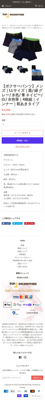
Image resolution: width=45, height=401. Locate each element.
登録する (37, 377)
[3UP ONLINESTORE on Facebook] (20, 358)
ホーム (4, 25)
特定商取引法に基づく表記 (22, 260)
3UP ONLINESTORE (25, 385)
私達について (22, 251)
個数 (3, 120)
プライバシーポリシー (22, 257)
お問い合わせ (22, 267)
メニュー (7, 6)
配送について (22, 248)
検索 (22, 245)
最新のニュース (22, 273)
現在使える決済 (22, 278)
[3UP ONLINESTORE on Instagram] (25, 358)
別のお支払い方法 (22, 146)
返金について (22, 264)
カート (40, 6)
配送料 (8, 114)
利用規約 (22, 254)
